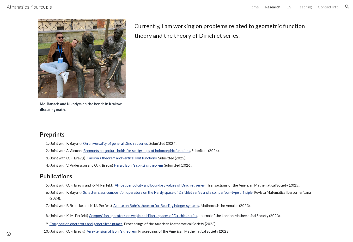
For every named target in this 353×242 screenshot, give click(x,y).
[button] (347, 6)
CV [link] (289, 7)
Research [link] (272, 7)
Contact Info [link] (328, 7)
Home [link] (253, 7)
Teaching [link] (305, 7)
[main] (82, 107)
